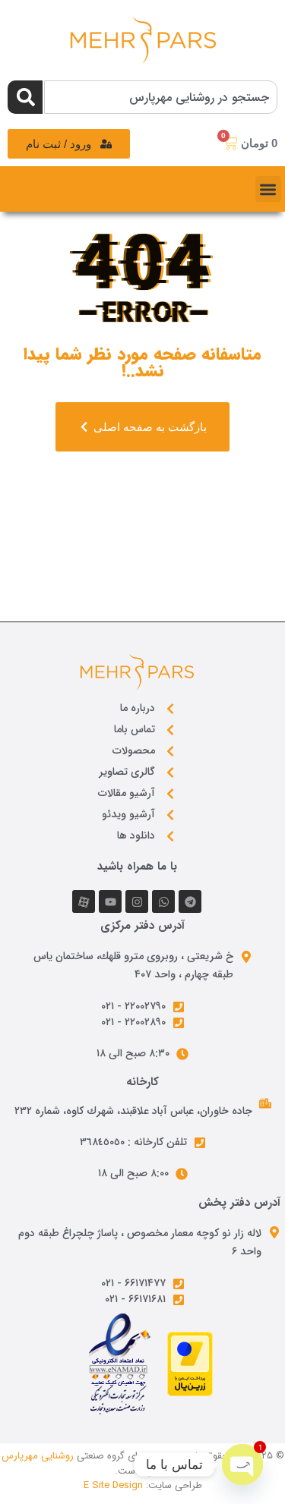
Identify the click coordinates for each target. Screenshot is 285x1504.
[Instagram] (136, 901)
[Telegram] (190, 901)
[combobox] (160, 97)
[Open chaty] (242, 1464)
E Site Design (113, 1485)
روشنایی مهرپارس (38, 1456)
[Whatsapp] (163, 901)
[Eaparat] (83, 901)
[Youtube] (110, 901)
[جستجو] (25, 97)
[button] (268, 189)
